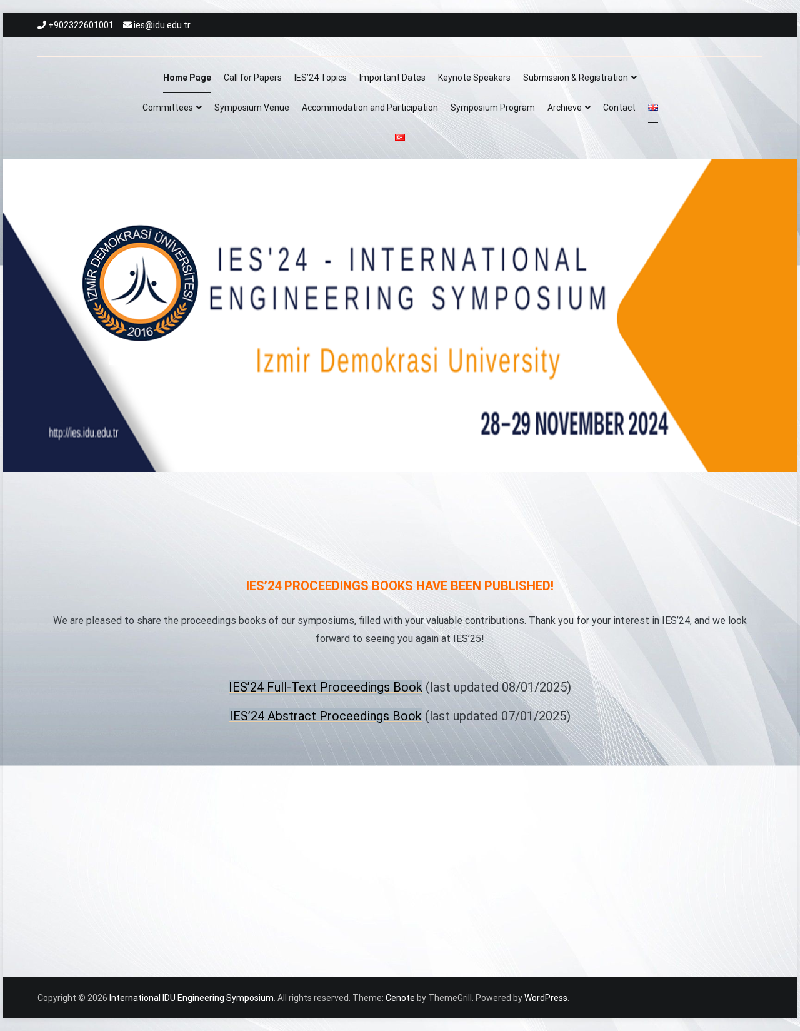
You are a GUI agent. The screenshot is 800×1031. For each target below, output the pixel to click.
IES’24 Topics (320, 78)
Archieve (565, 108)
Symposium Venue (251, 108)
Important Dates (392, 78)
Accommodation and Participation (370, 108)
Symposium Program (493, 108)
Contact (619, 108)
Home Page (187, 78)
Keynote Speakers (474, 78)
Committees (167, 108)
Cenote (400, 998)
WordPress (546, 998)
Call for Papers (253, 78)
